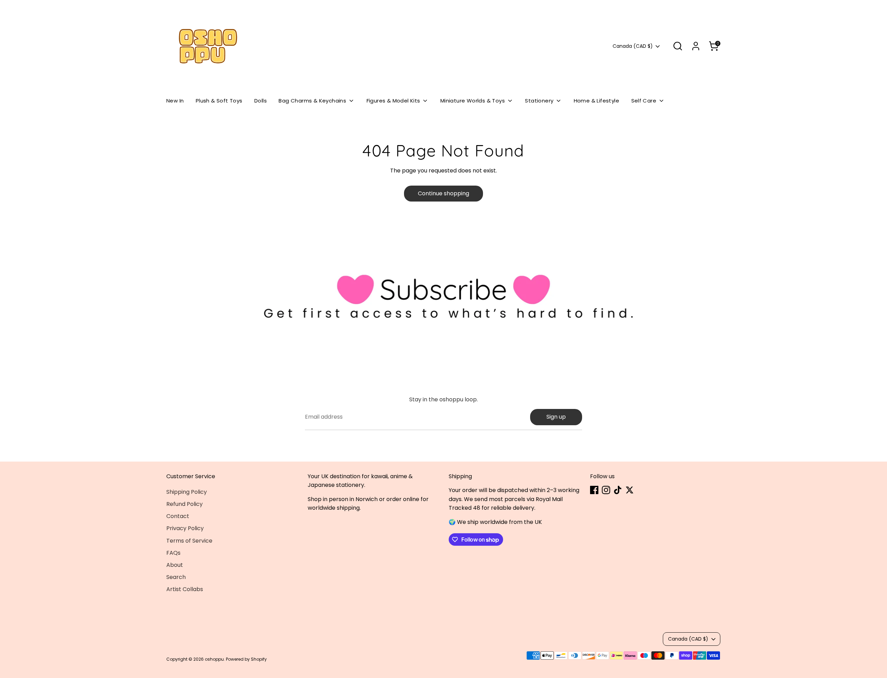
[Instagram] (606, 490)
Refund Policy (184, 504)
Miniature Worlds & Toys (473, 100)
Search (176, 577)
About (174, 565)
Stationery (540, 100)
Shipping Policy (186, 492)
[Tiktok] (618, 490)
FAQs (173, 553)
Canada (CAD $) (633, 46)
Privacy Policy (185, 528)
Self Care (644, 100)
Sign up (556, 417)
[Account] (696, 46)
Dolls (260, 100)
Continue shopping (443, 193)
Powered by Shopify (246, 659)
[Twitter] (629, 490)
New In (175, 100)
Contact (177, 516)
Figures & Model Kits (394, 100)
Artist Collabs (184, 589)
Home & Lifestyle (596, 100)
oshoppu (214, 659)
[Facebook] (594, 490)
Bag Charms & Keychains (313, 100)
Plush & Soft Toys (219, 100)
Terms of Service (189, 541)
